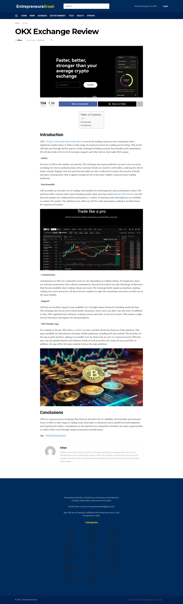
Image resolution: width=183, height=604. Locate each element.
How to (91, 549)
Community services (70, 549)
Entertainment (58, 16)
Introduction (86, 122)
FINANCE (70, 580)
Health (80, 16)
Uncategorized (113, 566)
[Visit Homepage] (37, 6)
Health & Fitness (91, 542)
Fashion (70, 573)
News (32, 16)
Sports (113, 542)
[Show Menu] (16, 16)
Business (42, 16)
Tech (71, 16)
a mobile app (79, 330)
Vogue (113, 573)
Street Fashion (113, 549)
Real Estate (113, 528)
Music (91, 566)
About (137, 600)
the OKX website (125, 194)
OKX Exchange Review (56, 436)
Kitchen (91, 552)
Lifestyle (91, 559)
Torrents (113, 559)
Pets (91, 580)
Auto (70, 531)
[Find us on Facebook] (167, 15)
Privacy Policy (148, 600)
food (70, 584)
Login (165, 6)
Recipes (113, 531)
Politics (91, 584)
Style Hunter (113, 552)
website (113, 577)
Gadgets (91, 531)
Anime (70, 528)
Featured (70, 577)
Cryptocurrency (70, 552)
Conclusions (86, 125)
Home (24, 16)
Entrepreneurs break (70, 570)
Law (91, 556)
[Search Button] (106, 6)
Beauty (70, 535)
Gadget (91, 528)
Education (70, 563)
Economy (70, 559)
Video (113, 570)
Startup (113, 545)
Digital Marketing (70, 556)
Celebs (70, 545)
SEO (113, 538)
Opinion (91, 16)
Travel (113, 563)
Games (91, 535)
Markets (91, 563)
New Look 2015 (91, 570)
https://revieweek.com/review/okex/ (64, 141)
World (113, 580)
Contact (159, 600)
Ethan (19, 40)
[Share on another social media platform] (140, 104)
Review (25, 23)
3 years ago (30, 40)
